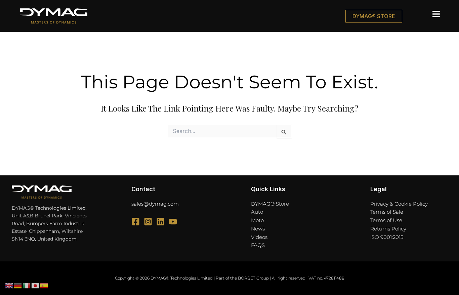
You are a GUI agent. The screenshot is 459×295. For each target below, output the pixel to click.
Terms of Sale (386, 212)
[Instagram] (148, 221)
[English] (9, 285)
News (258, 228)
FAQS (258, 245)
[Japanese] (35, 285)
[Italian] (27, 285)
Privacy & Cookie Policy (399, 204)
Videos (259, 237)
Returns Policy (388, 228)
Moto (257, 220)
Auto (257, 212)
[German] (18, 285)
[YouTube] (173, 221)
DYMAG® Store (270, 204)
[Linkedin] (160, 221)
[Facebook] (135, 221)
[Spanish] (44, 285)
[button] (422, 14)
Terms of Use (386, 220)
